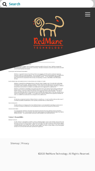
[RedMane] (47, 46)
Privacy (25, 143)
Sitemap (14, 143)
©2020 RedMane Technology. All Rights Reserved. (64, 153)
